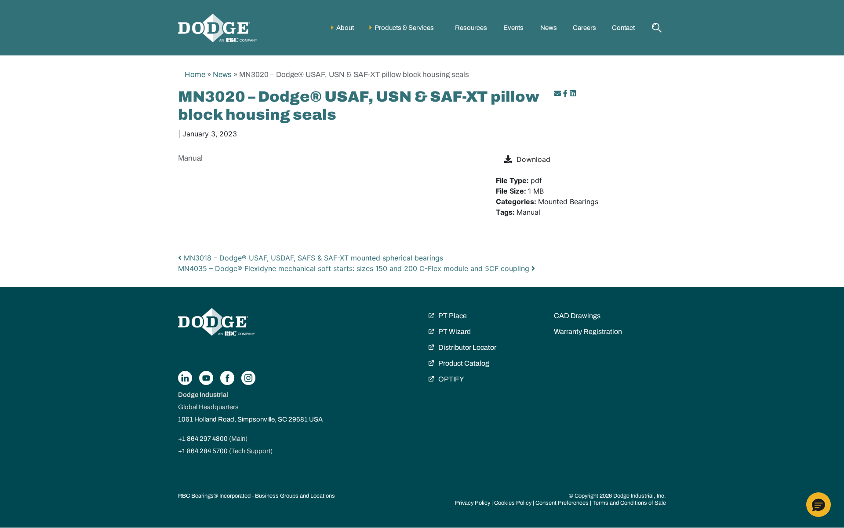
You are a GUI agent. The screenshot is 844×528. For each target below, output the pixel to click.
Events (513, 27)
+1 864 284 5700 (203, 451)
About (345, 27)
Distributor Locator (467, 347)
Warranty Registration (588, 331)
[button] (818, 504)
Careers (584, 27)
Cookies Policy (512, 503)
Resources (471, 27)
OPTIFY (451, 379)
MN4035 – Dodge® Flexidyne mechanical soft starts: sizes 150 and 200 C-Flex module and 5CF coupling (354, 268)
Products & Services (404, 27)
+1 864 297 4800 (203, 438)
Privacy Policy (472, 503)
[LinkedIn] (573, 93)
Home (195, 74)
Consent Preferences (562, 503)
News (548, 27)
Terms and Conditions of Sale (629, 503)
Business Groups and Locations (295, 496)
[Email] (558, 93)
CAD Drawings (577, 315)
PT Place (452, 315)
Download (533, 159)
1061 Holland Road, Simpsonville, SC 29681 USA (250, 419)
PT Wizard (454, 331)
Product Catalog (463, 363)
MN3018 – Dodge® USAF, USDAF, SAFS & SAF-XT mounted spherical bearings (312, 257)
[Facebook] (565, 93)
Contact (623, 27)
